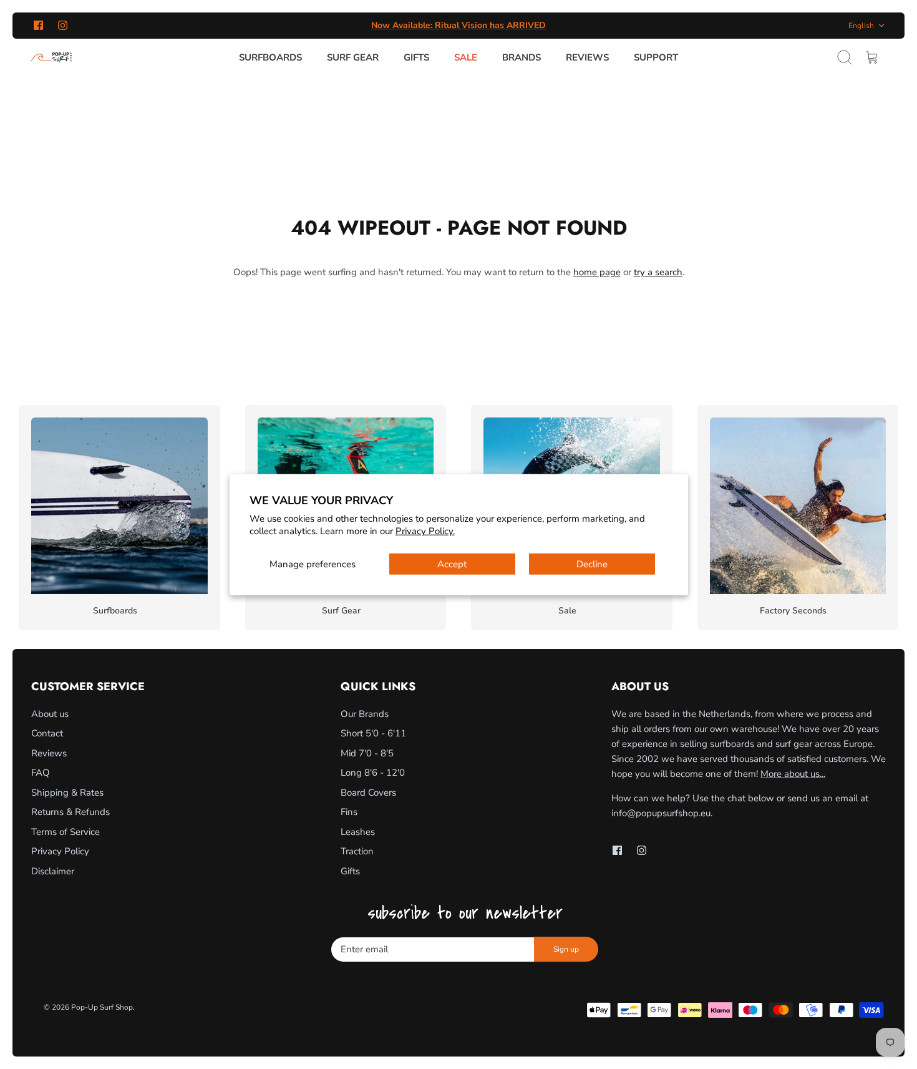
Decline (592, 564)
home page (597, 272)
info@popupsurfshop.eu (661, 813)
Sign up (566, 949)
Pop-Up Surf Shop (102, 1007)
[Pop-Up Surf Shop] (51, 57)
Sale (465, 57)
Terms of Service (65, 832)
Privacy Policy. (425, 530)
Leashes (358, 832)
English (861, 26)
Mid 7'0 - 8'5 (367, 753)
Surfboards (270, 57)
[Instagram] (63, 25)
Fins (349, 812)
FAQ (40, 772)
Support (656, 57)
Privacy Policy (60, 851)
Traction (357, 851)
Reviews (587, 57)
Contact (47, 733)
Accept (452, 564)
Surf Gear (353, 57)
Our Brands (365, 714)
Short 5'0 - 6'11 (373, 733)
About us (50, 714)
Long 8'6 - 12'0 (373, 772)
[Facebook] (38, 25)
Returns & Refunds (70, 812)
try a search (658, 272)
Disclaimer (52, 871)
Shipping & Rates (67, 792)
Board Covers (368, 792)
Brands (521, 57)
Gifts (416, 57)
